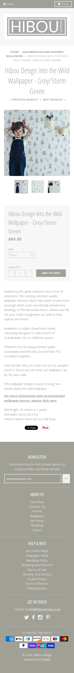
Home (14, 52)
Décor (37, 530)
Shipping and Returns (37, 565)
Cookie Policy (37, 579)
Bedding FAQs (37, 560)
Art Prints (37, 521)
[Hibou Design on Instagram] (40, 617)
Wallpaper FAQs (37, 556)
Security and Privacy (37, 574)
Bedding (37, 525)
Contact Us (37, 507)
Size (10, 249)
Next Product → (54, 99)
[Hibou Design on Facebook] (33, 617)
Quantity (14, 267)
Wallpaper (37, 516)
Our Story (37, 502)
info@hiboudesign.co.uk (44, 609)
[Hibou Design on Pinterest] (48, 617)
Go (66, 478)
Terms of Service (37, 584)
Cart (65, 4)
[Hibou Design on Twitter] (26, 617)
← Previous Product (23, 99)
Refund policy (37, 588)
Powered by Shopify (37, 659)
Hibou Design (43, 655)
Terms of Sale (37, 570)
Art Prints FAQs (37, 551)
